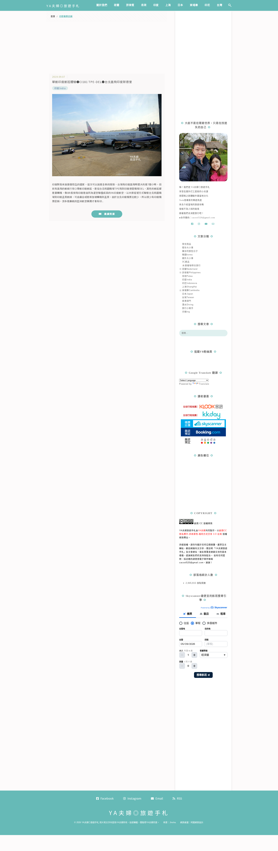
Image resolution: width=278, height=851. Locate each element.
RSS (179, 798)
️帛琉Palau (187, 276)
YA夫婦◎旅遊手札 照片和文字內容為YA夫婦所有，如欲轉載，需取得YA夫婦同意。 (120, 822)
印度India (60, 88)
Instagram (134, 798)
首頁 (53, 16)
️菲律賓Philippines (191, 272)
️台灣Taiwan (188, 297)
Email (159, 798)
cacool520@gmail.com (203, 217)
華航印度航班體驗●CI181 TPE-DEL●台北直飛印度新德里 (92, 82)
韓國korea (187, 254)
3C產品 (186, 262)
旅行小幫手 (187, 308)
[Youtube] (206, 224)
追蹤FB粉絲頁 (203, 351)
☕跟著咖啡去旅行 (191, 265)
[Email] (213, 224)
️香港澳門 (186, 301)
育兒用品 (186, 244)
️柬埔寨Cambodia (190, 290)
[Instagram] (199, 224)
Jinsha (173, 822)
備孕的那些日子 (190, 251)
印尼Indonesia (189, 283)
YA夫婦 (202, 530)
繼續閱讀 (109, 214)
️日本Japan (187, 294)
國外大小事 (187, 258)
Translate (204, 384)
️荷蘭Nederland (189, 269)
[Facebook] (193, 224)
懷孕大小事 (187, 247)
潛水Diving (187, 304)
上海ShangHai (189, 286)
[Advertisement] (106, 46)
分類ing (186, 311)
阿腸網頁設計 (197, 822)
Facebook (107, 798)
